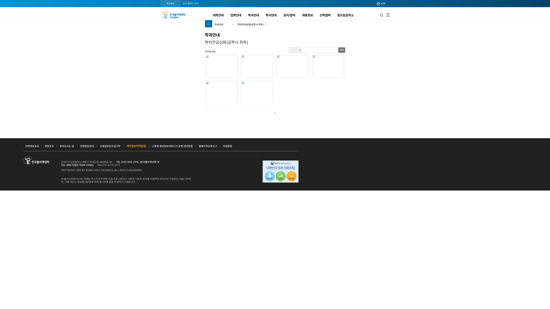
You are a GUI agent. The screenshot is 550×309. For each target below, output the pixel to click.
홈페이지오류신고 (208, 146)
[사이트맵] (388, 15)
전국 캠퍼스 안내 (190, 3)
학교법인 (170, 3)
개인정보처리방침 (136, 146)
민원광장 (227, 146)
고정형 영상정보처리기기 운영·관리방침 (172, 146)
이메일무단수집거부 (110, 146)
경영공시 (49, 146)
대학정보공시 (32, 146)
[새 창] (221, 65)
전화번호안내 (87, 146)
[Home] (208, 23)
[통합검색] (381, 15)
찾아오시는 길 (67, 146)
